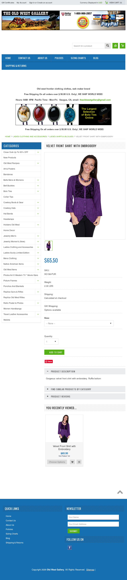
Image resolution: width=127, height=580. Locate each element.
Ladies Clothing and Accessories (30, 136)
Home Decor (9, 230)
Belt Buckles (9, 185)
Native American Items (13, 263)
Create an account (44, 2)
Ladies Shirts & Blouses (61, 136)
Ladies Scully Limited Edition (16, 252)
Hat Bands (8, 213)
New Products (9, 157)
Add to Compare (79, 462)
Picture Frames (10, 280)
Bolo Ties (7, 191)
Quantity (48, 336)
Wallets (6, 319)
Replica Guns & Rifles (13, 291)
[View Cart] (122, 45)
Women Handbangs (12, 308)
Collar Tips (8, 196)
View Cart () (115, 2)
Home (7, 136)
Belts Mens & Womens (13, 179)
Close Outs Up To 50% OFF (15, 152)
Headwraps (8, 219)
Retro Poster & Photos (13, 302)
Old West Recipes (11, 163)
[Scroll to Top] (121, 493)
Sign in (32, 2)
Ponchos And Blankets (13, 286)
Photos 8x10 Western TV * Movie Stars (20, 275)
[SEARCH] (108, 46)
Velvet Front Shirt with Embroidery (64, 447)
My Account (21, 2)
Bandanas (8, 174)
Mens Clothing (10, 258)
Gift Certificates (8, 2)
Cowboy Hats (9, 207)
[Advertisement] (62, 77)
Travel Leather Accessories (15, 314)
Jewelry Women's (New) (14, 241)
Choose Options (57, 461)
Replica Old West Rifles (14, 297)
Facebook (70, 548)
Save (50, 361)
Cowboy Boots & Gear (13, 202)
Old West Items (10, 269)
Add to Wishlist (72, 462)
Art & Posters (9, 168)
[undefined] (84, 236)
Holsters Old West (11, 224)
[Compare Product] (115, 45)
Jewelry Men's (9, 235)
